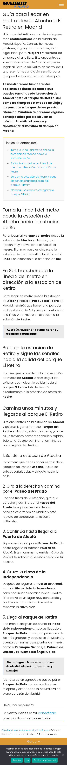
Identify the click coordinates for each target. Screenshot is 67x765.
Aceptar (17, 760)
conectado (47, 713)
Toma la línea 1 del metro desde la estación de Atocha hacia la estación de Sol (32, 154)
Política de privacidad (45, 760)
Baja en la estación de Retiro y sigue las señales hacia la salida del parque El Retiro (33, 181)
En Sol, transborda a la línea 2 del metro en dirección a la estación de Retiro (33, 167)
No (27, 760)
